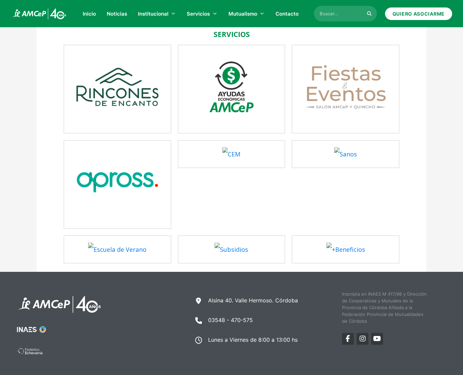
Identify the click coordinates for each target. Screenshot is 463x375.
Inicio (89, 14)
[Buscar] (369, 13)
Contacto (287, 14)
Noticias (117, 14)
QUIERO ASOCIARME (418, 14)
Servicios (198, 14)
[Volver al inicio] (39, 13)
